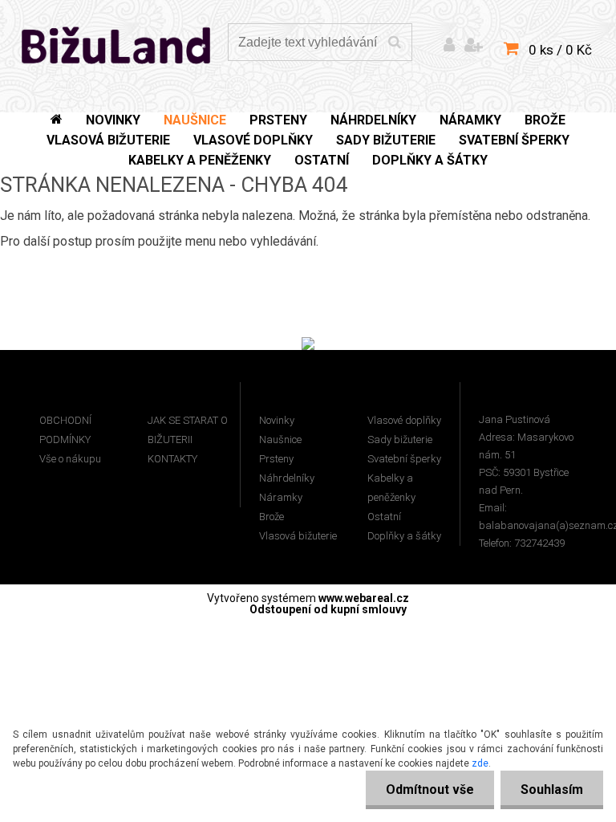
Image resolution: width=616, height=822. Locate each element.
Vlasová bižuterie (298, 536)
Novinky (276, 420)
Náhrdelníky (286, 478)
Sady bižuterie (399, 439)
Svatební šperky (404, 459)
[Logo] (116, 44)
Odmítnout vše (430, 789)
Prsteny (276, 459)
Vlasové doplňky (404, 420)
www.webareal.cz (363, 598)
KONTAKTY (172, 459)
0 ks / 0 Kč (560, 50)
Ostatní (384, 517)
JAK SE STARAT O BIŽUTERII (188, 430)
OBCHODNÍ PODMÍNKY (65, 430)
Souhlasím (552, 789)
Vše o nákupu (70, 459)
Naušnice (280, 439)
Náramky (280, 497)
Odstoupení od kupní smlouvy (328, 609)
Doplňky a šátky (404, 536)
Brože (271, 517)
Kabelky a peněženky (391, 487)
